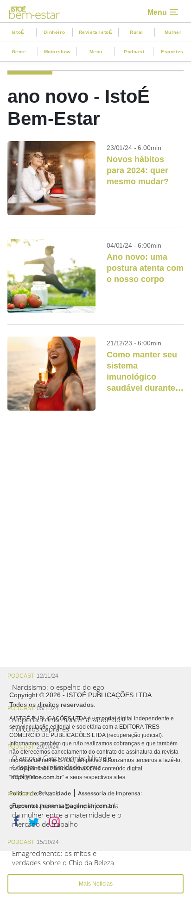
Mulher (173, 32)
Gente (19, 51)
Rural (136, 32)
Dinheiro (54, 32)
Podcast (134, 51)
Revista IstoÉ (96, 32)
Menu (95, 51)
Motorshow (57, 51)
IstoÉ (18, 32)
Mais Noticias (96, 884)
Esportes (172, 51)
